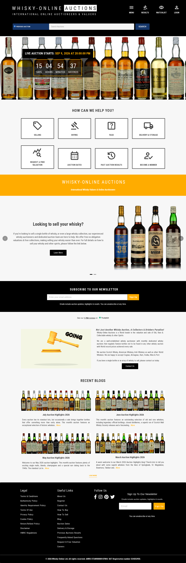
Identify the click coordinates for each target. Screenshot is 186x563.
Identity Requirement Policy (33, 505)
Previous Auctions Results (69, 533)
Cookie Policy (26, 519)
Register (61, 501)
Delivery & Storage (65, 528)
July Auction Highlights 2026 (56, 414)
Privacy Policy (26, 514)
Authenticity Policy (28, 501)
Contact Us (62, 505)
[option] (93, 68)
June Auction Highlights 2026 (130, 414)
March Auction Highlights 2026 (130, 457)
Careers (60, 546)
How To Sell (62, 514)
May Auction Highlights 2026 (56, 457)
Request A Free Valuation (68, 542)
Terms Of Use (26, 510)
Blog (59, 519)
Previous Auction (23, 27)
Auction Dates (63, 524)
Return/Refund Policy (30, 524)
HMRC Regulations (28, 533)
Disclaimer (25, 528)
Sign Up (133, 297)
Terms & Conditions (29, 496)
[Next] (180, 238)
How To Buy (62, 510)
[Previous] (5, 238)
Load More (93, 475)
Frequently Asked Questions (69, 537)
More (58, 425)
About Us (61, 496)
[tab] (91, 274)
